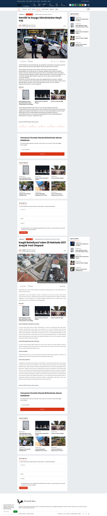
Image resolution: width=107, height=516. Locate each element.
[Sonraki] (85, 5)
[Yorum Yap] (52, 61)
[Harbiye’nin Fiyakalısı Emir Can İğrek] (79, 19)
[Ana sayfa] (19, 9)
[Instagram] (89, 514)
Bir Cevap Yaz (23, 203)
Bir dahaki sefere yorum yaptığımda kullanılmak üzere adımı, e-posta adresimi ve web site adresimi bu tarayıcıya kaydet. (43, 228)
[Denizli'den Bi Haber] (24, 5)
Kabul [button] (15, 511)
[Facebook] (83, 514)
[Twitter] (86, 514)
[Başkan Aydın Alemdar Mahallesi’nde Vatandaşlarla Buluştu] (26, 188)
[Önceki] (70, 5)
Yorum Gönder (23, 232)
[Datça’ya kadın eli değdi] (58, 97)
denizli (23, 25)
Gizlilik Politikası (6, 511)
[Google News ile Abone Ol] (23, 61)
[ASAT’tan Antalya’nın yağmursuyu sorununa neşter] (58, 188)
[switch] (88, 9)
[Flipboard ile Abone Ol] (30, 61)
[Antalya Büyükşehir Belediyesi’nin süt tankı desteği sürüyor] (42, 188)
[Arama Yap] (88, 5)
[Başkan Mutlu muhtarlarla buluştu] (42, 97)
